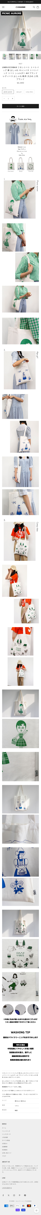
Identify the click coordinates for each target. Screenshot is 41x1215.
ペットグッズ (6, 1131)
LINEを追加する (7, 1188)
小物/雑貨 (5, 1137)
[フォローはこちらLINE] (25, 1195)
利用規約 (4, 1150)
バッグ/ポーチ (6, 1134)
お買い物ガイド (6, 1153)
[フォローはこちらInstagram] (14, 1195)
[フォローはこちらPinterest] (20, 1195)
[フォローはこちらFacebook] (3, 1195)
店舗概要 (4, 1146)
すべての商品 (6, 1140)
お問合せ (4, 1143)
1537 (20, 64)
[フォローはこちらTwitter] (9, 1195)
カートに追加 (20, 106)
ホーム (4, 1128)
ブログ (4, 1156)
